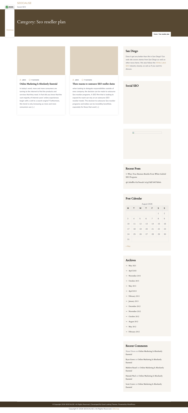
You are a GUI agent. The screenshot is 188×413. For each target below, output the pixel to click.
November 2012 (135, 311)
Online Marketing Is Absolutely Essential (38, 83)
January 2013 (133, 301)
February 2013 (134, 296)
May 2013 (132, 286)
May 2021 (132, 265)
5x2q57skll (148, 182)
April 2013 (133, 291)
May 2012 (132, 326)
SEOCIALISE (24, 3)
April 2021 (133, 271)
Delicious (10, 30)
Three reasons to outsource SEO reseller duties (94, 83)
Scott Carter (130, 384)
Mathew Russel (131, 367)
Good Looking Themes (110, 404)
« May (128, 246)
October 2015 (134, 281)
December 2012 (134, 306)
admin (24, 80)
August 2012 (133, 321)
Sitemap (116, 409)
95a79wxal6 (139, 182)
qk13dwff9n (130, 182)
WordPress (131, 404)
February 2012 (134, 332)
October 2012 (134, 316)
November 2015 (135, 276)
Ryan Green (130, 359)
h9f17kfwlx (157, 182)
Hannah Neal (131, 376)
